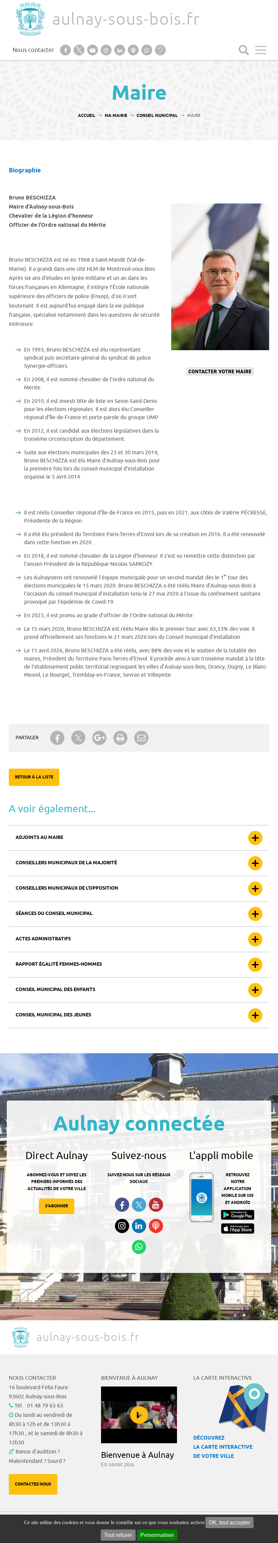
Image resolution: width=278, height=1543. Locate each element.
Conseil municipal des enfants (55, 990)
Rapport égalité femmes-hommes (59, 964)
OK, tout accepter (229, 1522)
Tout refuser (118, 1535)
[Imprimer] (120, 738)
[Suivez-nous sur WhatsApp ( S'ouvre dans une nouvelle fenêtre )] (139, 1247)
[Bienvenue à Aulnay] (139, 1415)
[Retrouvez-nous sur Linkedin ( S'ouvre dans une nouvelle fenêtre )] (139, 1226)
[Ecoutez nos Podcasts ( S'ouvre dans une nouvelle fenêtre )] (156, 1226)
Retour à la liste (34, 777)
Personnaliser (157, 1535)
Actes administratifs (43, 939)
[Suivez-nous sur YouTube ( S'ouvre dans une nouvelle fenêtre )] (156, 1205)
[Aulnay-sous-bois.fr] (29, 19)
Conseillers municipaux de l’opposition (67, 888)
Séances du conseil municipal (54, 914)
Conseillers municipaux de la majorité (66, 863)
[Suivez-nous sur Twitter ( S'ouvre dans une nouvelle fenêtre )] (139, 1205)
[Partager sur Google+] (99, 738)
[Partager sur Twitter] (78, 737)
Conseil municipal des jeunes (53, 1015)
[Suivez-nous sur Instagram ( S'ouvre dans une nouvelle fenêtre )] (122, 1226)
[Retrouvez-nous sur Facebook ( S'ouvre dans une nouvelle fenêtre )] (122, 1205)
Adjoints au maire (39, 838)
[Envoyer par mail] (141, 738)
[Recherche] (243, 50)
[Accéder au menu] (260, 50)
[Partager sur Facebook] (57, 738)
